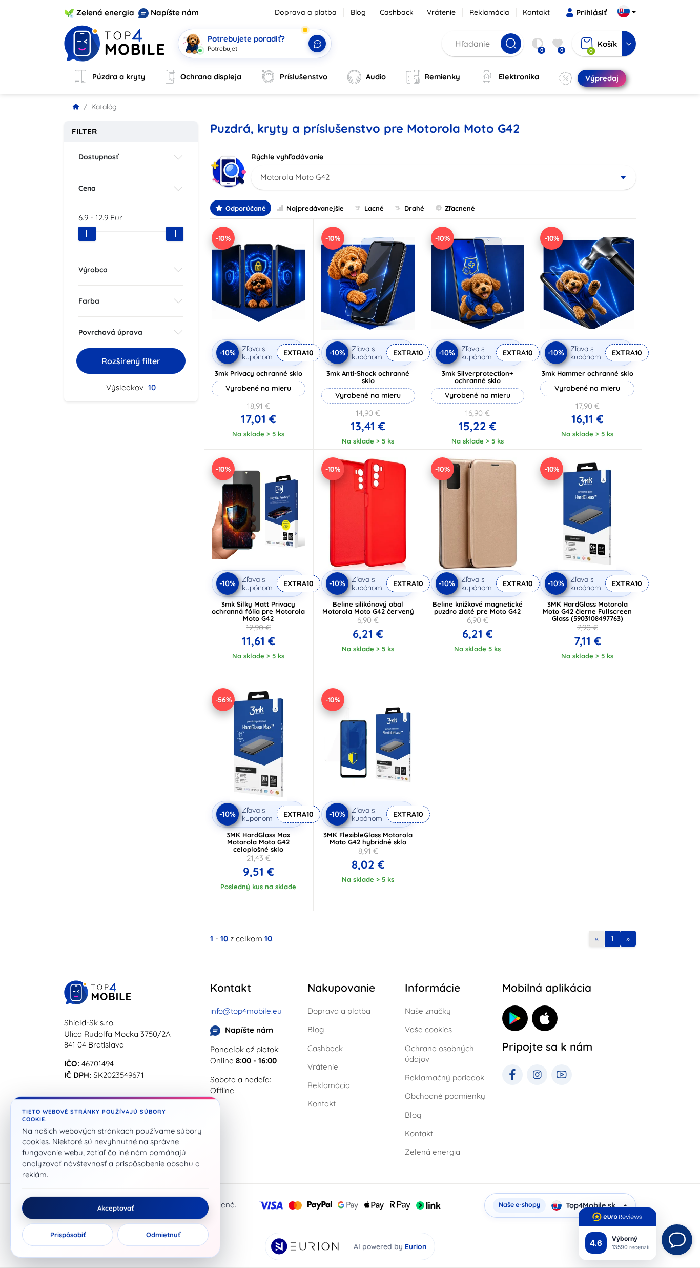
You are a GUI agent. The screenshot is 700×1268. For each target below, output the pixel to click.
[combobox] (443, 177)
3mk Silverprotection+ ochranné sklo (477, 377)
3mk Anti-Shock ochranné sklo (367, 377)
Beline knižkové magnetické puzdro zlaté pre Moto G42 (478, 607)
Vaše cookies (428, 1029)
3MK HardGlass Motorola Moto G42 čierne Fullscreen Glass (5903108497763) (587, 611)
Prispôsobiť (68, 1235)
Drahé (414, 208)
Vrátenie (441, 12)
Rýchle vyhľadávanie (287, 157)
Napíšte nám (175, 12)
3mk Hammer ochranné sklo (587, 373)
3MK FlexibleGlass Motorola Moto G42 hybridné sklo (368, 838)
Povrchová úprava (110, 332)
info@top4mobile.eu (246, 1011)
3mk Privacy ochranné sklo (258, 373)
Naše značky (428, 1011)
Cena (87, 188)
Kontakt (536, 12)
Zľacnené (460, 208)
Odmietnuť (163, 1235)
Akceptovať (115, 1208)
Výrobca (93, 269)
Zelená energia (105, 12)
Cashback (397, 12)
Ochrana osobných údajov (439, 1053)
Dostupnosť (98, 157)
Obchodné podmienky (445, 1096)
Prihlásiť (591, 12)
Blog (358, 12)
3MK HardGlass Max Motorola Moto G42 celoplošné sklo (258, 842)
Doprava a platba (306, 12)
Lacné (374, 208)
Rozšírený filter (130, 361)
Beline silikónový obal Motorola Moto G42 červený (368, 607)
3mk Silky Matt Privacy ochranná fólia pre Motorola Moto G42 (258, 611)
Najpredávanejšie (315, 208)
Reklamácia (489, 12)
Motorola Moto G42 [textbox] (295, 177)
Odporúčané (245, 208)
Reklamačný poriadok (444, 1077)
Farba (88, 301)
